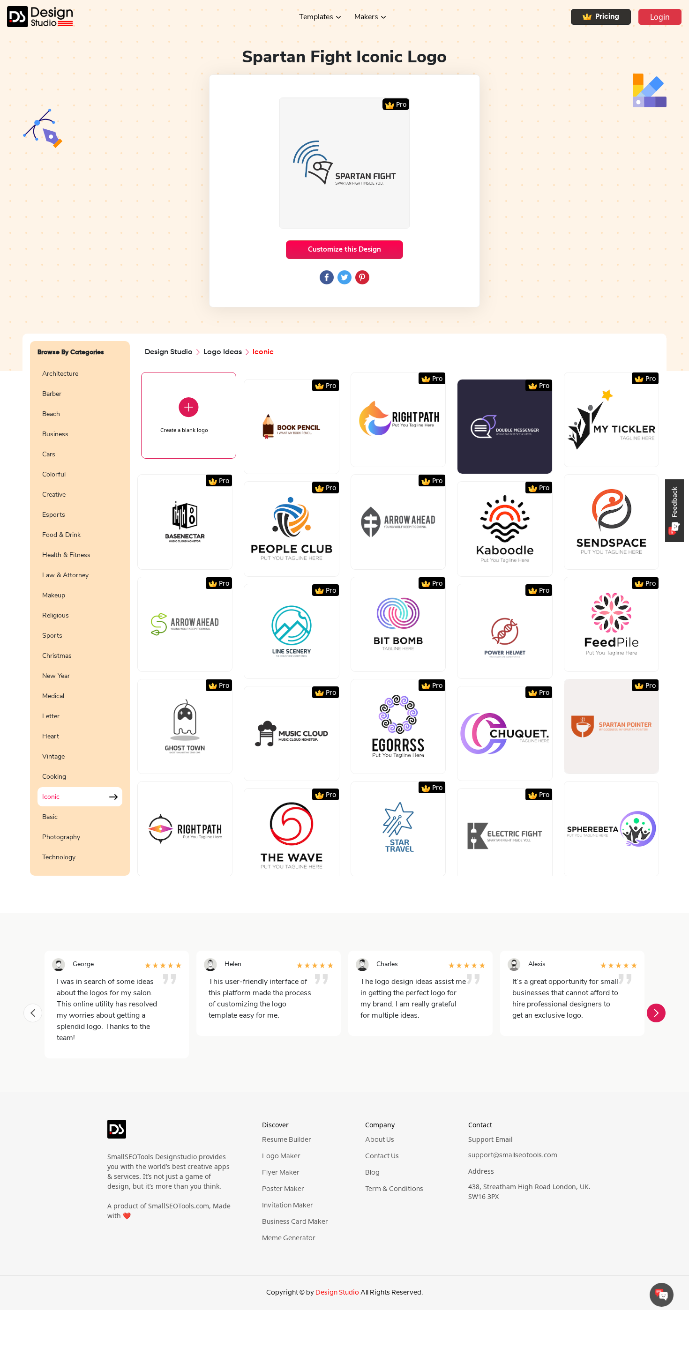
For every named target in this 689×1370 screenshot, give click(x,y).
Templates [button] (316, 17)
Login (660, 17)
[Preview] (281, 463)
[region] (80, 614)
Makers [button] (366, 17)
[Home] (36, 17)
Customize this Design (344, 249)
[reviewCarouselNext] (656, 1013)
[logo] (116, 1133)
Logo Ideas (222, 352)
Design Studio (169, 352)
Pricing (607, 17)
